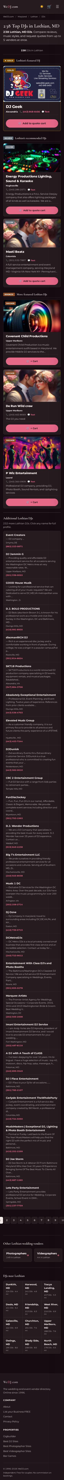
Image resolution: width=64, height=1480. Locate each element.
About (6, 1406)
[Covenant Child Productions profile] (32, 316)
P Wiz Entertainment (21, 473)
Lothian (34, 16)
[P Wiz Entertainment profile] (32, 453)
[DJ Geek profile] (32, 84)
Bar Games (9, 1455)
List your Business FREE (17, 1411)
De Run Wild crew (19, 406)
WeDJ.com (8, 16)
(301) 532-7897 (17, 260)
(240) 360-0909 (17, 481)
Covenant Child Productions (27, 336)
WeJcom (10, 6)
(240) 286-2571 (17, 189)
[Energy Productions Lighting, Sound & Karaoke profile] (32, 158)
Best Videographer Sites (17, 1451)
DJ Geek (14, 107)
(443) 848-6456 (31, 111)
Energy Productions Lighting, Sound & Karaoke (29, 179)
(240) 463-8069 (17, 414)
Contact (7, 1416)
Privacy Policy (11, 1421)
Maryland (22, 16)
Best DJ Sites (10, 1441)
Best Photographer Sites (17, 1446)
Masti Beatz (15, 251)
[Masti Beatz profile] (32, 233)
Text (45, 111)
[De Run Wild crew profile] (32, 386)
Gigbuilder (9, 1436)
